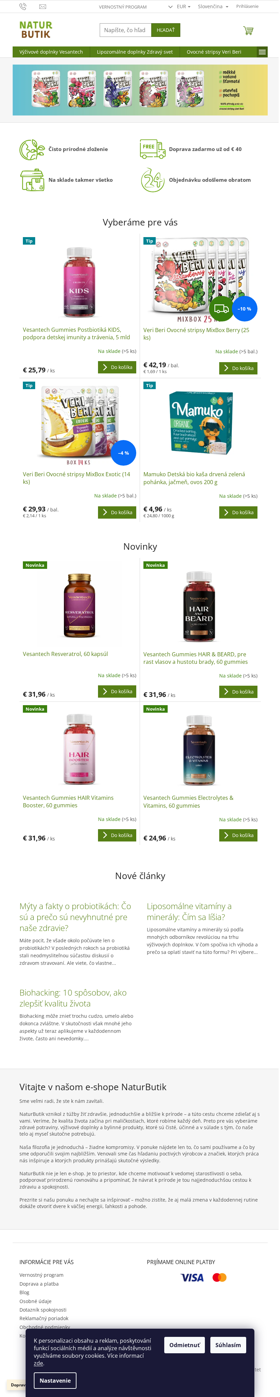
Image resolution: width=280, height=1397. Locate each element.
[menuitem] (51, 51)
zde (38, 1363)
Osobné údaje (35, 1301)
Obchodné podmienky (44, 1327)
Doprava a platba (39, 1283)
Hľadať (166, 30)
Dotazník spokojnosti (43, 1309)
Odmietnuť (184, 1345)
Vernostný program (123, 7)
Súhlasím (228, 1345)
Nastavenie (55, 1380)
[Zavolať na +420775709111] (29, 6)
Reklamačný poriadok (43, 1318)
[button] (32, 90)
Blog (24, 1292)
